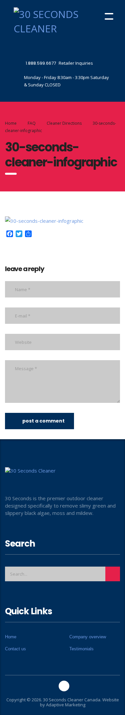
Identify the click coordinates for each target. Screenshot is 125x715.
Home (11, 123)
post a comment (43, 421)
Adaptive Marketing (65, 705)
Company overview (87, 636)
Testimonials (81, 648)
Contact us (15, 648)
